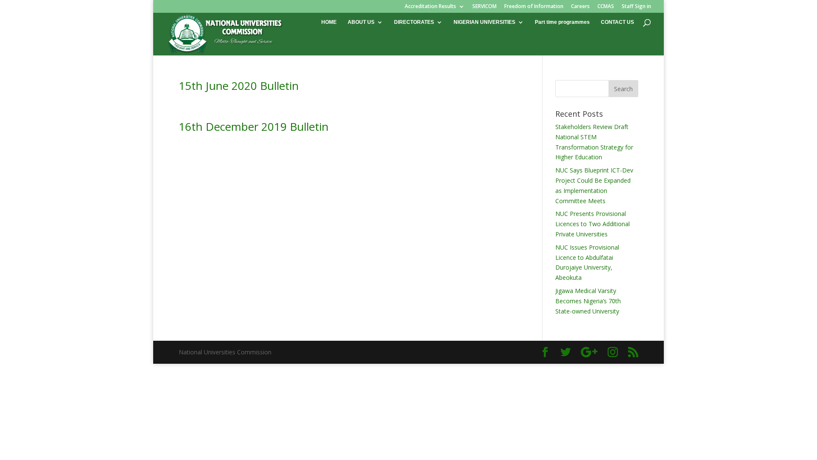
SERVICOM (484, 7)
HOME (329, 22)
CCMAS (605, 7)
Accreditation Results (430, 7)
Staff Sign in (636, 7)
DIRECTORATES (414, 22)
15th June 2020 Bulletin (239, 85)
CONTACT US (617, 22)
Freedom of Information (533, 7)
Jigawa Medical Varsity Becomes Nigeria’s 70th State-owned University (588, 301)
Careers (580, 7)
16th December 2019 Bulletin (254, 126)
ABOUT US (361, 22)
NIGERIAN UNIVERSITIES (484, 22)
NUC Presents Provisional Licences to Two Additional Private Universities (592, 224)
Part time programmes (562, 22)
